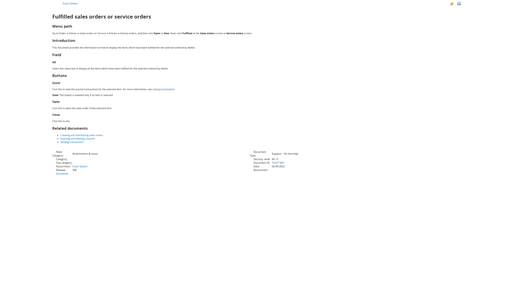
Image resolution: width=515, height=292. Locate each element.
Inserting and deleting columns (77, 138)
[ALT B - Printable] (459, 3)
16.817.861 (278, 163)
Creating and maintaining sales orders (81, 135)
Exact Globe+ (70, 3)
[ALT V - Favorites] (452, 3)
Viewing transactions (163, 89)
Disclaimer (62, 173)
